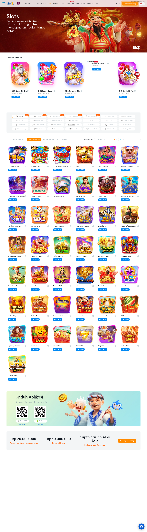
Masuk (118, 4)
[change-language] (142, 3)
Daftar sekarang (130, 4)
